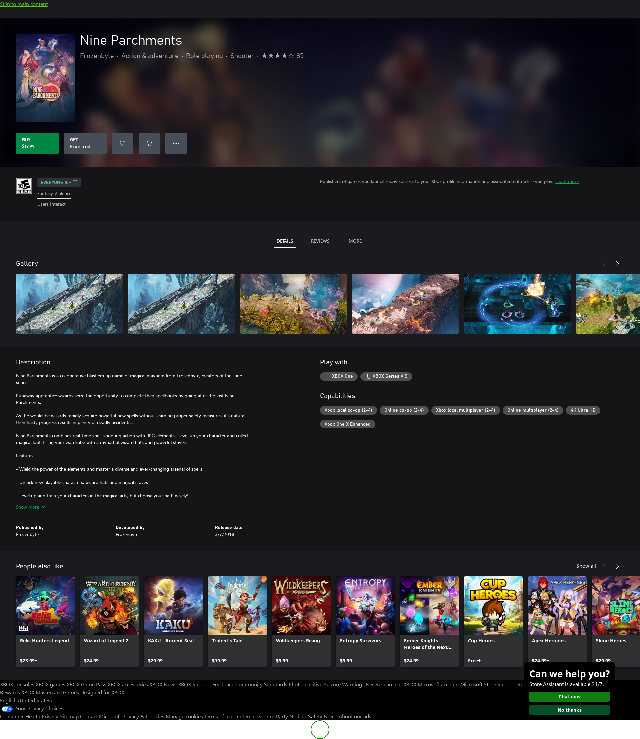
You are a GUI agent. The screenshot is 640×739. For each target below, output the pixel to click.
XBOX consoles (17, 684)
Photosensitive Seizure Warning (325, 684)
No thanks (570, 710)
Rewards (10, 692)
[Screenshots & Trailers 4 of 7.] (405, 304)
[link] (45, 621)
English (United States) (26, 700)
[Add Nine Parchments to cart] (149, 143)
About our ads (355, 716)
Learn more (567, 181)
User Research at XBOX (390, 684)
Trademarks (248, 716)
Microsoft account (438, 684)
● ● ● (176, 143)
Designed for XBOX (102, 692)
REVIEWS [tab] (320, 241)
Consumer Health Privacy (29, 716)
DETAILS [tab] (285, 241)
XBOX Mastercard (41, 692)
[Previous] (604, 263)
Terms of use (218, 716)
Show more (27, 507)
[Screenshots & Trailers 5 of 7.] (517, 304)
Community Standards (261, 684)
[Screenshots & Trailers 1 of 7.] (69, 304)
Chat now (570, 696)
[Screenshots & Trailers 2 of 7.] (181, 304)
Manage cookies (184, 716)
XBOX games (50, 684)
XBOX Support (194, 684)
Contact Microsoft (100, 716)
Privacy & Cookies (143, 716)
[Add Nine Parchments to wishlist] (122, 143)
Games (71, 692)
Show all (586, 565)
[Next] (617, 263)
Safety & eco (322, 716)
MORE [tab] (355, 241)
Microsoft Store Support (488, 684)
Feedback (223, 684)
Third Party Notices (285, 716)
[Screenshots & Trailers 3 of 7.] (293, 304)
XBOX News (163, 684)
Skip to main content (24, 3)
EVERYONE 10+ (56, 182)
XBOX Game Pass (86, 684)
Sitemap (69, 716)
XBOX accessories (128, 684)
